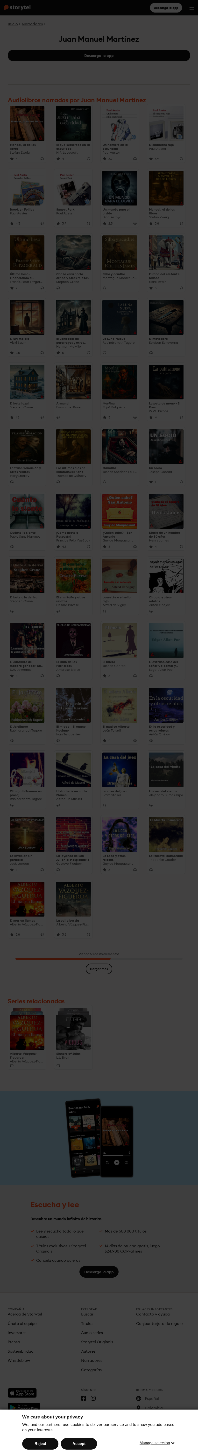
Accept (78, 1444)
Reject (40, 1444)
